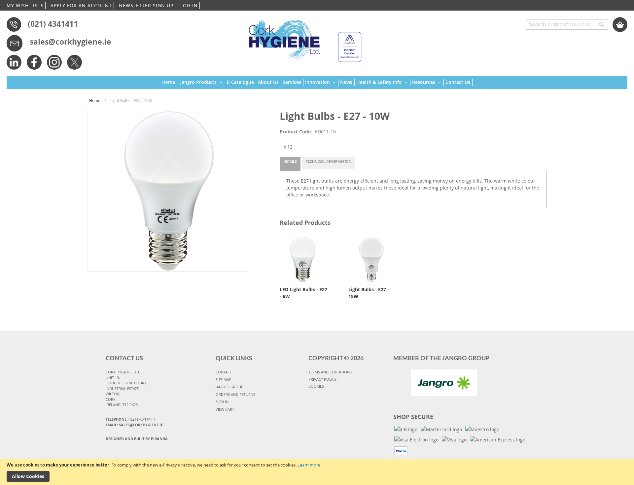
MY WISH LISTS (25, 5)
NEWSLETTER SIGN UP (146, 5)
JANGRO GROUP (229, 386)
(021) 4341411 (53, 23)
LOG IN (189, 5)
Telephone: (130, 419)
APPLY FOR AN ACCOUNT (81, 5)
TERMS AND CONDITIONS (330, 371)
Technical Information (329, 161)
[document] (317, 472)
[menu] (317, 82)
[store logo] (302, 38)
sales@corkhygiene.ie (70, 41)
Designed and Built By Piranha (137, 438)
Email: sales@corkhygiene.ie (134, 424)
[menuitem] (169, 82)
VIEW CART (225, 409)
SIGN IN (222, 401)
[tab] (290, 164)
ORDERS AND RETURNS (235, 394)
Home (94, 100)
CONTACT (224, 371)
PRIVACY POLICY (322, 379)
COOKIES (316, 386)
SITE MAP (223, 379)
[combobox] (567, 24)
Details (290, 161)
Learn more (309, 465)
